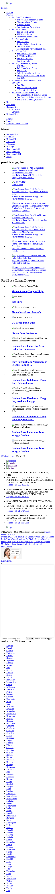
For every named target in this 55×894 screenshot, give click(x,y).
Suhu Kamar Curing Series (28, 73)
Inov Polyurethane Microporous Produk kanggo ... (29, 363)
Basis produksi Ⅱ (13, 151)
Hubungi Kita (12, 114)
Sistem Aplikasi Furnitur (27, 22)
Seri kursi (17, 301)
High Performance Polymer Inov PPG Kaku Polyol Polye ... (28, 261)
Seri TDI (21, 78)
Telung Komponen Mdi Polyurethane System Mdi (25, 542)
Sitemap (11, 534)
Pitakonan (10, 104)
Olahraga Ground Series (27, 37)
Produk (9, 15)
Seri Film (21, 85)
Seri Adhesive (23, 41)
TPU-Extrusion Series (26, 90)
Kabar (9, 102)
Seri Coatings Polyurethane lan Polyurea (34, 97)
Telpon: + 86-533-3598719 (17, 485)
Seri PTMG (22, 70)
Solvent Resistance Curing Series (31, 75)
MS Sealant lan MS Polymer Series (32, 95)
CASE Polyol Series (25, 56)
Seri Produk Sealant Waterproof (25, 92)
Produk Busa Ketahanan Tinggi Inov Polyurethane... (29, 381)
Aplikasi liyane (23, 24)
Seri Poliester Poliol (20, 39)
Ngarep (9, 12)
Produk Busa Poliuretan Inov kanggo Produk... (28, 434)
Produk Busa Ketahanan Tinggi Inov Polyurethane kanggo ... (27, 197)
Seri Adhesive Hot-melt (27, 87)
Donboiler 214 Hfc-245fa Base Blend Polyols (20, 537)
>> (14, 456)
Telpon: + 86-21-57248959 (17, 511)
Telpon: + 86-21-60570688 (17, 523)
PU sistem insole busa (23, 322)
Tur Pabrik (16, 109)
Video (8, 156)
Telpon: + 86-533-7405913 (17, 496)
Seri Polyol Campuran (26, 54)
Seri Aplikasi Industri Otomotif (30, 20)
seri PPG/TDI (17, 184)
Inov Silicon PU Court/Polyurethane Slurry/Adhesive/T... (27, 273)
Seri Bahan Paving (20, 29)
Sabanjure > (8, 456)
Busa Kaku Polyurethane (22, 541)
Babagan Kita (12, 107)
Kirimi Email (6, 561)
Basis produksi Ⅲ (13, 154)
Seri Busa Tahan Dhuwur (22, 17)
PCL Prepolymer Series (27, 68)
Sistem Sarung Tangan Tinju (28, 291)
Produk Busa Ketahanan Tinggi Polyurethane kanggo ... (29, 400)
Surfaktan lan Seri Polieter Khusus (26, 80)
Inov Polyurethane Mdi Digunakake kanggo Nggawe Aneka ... (27, 176)
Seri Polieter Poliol (20, 51)
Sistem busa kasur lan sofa (26, 312)
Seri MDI (21, 66)
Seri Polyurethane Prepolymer (24, 63)
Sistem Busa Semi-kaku (25, 333)
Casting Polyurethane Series (29, 44)
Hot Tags (10, 146)
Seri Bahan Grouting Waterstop (30, 100)
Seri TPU (16, 83)
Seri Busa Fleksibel (25, 58)
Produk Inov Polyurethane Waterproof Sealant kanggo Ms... (28, 209)
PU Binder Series (24, 34)
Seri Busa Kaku (23, 46)
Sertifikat (15, 112)
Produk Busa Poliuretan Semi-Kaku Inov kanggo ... (28, 347)
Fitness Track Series (25, 32)
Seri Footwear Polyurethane (29, 27)
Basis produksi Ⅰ (13, 149)
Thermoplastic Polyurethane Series (31, 49)
